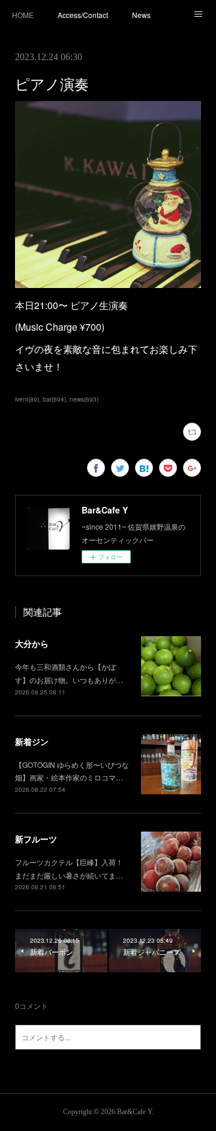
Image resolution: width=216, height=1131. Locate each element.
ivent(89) (27, 399)
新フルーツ (36, 839)
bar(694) (54, 399)
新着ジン (32, 741)
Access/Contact (83, 15)
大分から (32, 643)
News (141, 15)
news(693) (84, 399)
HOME (23, 15)
